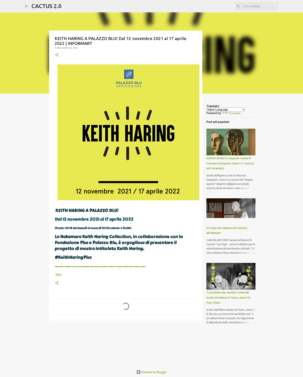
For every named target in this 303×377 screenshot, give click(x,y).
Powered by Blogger (154, 372)
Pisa (58, 275)
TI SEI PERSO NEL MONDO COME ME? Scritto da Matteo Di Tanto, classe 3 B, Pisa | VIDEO (228, 297)
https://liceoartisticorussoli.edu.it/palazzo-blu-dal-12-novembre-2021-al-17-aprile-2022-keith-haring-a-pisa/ (100, 266)
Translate (235, 113)
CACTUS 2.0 (46, 6)
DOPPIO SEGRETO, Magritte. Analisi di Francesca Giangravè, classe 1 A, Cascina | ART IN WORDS (230, 163)
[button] (57, 55)
